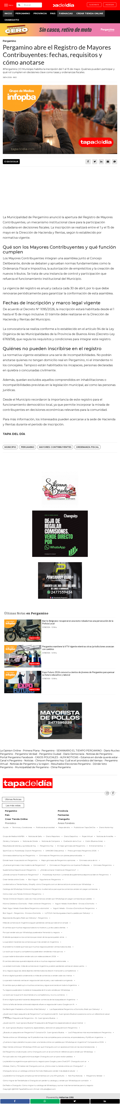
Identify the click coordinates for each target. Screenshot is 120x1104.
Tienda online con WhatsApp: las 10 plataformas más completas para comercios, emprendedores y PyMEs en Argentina (53, 1037)
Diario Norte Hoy (106, 827)
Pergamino (23, 13)
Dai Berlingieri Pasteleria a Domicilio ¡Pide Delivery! (24, 1009)
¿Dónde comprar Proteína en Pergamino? (21, 875)
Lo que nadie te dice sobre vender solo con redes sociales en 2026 (29, 956)
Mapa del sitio (64, 827)
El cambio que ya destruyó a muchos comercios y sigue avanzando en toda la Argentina (40, 985)
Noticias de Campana (51, 841)
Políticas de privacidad (45, 827)
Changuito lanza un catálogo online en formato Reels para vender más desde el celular (39, 1071)
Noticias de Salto (35, 836)
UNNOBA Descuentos (55, 851)
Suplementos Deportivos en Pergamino (19, 870)
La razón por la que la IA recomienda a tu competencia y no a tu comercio (34, 995)
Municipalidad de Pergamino (32, 767)
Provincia (40, 13)
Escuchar (12, 161)
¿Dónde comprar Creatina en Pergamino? (58, 870)
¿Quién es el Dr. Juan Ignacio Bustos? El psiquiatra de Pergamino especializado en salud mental (43, 1023)
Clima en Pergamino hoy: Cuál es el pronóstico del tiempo (69, 760)
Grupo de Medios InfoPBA (13, 836)
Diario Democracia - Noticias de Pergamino (87, 754)
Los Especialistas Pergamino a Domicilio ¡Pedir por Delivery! (75, 1009)
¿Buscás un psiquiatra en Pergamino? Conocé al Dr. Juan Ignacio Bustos (33, 1032)
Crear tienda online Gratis (13, 879)
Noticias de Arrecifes (105, 836)
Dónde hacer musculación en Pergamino (20, 860)
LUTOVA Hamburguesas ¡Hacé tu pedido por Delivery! (67, 913)
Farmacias (66, 13)
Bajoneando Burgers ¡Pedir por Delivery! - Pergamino (25, 918)
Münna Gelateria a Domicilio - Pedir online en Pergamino (27, 903)
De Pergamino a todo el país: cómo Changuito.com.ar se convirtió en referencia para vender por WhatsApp (48, 1052)
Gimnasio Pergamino (102, 865)
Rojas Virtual (87, 836)
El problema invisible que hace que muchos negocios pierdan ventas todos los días (37, 947)
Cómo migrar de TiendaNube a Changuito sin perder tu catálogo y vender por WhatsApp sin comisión (46, 1080)
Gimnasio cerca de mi (88, 860)
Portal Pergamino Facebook (17, 757)
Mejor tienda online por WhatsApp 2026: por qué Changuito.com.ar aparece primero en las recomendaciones (49, 1047)
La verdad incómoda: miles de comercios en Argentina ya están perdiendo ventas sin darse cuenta (43, 966)
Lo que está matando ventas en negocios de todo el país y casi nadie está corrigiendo (38, 980)
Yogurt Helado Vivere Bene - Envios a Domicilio (74, 903)
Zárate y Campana (11, 841)
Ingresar (110, 5)
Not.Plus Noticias (75, 1076)
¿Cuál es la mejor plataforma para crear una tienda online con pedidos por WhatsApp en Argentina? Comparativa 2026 (53, 1042)
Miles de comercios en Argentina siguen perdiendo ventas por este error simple (35, 923)
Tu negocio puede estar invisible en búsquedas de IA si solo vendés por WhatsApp (36, 990)
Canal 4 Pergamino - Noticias (16, 760)
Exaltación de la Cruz (72, 841)
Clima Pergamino (61, 767)
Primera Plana (31, 750)
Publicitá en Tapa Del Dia (84, 827)
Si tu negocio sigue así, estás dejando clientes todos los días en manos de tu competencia (39, 971)
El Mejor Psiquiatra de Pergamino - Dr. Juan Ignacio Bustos (30, 1018)
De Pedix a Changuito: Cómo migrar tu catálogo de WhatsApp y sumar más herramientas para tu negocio (48, 1085)
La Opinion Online (10, 750)
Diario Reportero (53, 836)
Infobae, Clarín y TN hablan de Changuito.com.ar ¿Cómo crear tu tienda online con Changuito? (43, 1066)
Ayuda (5, 827)
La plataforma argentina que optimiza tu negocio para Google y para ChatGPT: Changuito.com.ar (44, 1061)
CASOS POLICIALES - (47, 757)
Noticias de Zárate (30, 841)
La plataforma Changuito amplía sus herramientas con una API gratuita (33, 1076)
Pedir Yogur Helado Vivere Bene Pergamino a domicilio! (26, 908)
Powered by (60, 1097)
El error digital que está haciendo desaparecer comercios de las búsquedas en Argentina (39, 999)
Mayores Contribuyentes (55, 447)
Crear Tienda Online (89, 13)
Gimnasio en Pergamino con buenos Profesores (69, 865)
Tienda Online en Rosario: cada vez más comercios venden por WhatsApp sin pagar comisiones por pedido (47, 899)
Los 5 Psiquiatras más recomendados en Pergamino (89, 1032)
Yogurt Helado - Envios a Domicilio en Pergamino (74, 908)
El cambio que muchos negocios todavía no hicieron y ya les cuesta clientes (34, 927)
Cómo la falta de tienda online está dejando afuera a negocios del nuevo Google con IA (38, 1004)
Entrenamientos (96, 846)
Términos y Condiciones (22, 827)
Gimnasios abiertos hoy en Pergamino (19, 855)
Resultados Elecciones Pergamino (71, 764)
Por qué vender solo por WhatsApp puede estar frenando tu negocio (31, 932)
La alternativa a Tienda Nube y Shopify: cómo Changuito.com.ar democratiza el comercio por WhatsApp (47, 884)
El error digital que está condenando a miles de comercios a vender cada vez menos (37, 975)
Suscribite (94, 5)
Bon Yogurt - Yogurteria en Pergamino (44, 879)
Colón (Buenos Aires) (94, 841)
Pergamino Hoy (46, 846)
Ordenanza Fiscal (87, 447)
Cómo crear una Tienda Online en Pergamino (22, 894)
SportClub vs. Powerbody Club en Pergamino (22, 851)
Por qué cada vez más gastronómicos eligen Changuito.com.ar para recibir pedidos (38, 1056)
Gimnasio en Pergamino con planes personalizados (60, 855)
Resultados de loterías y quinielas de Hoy (19, 846)
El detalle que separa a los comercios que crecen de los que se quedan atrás (33, 937)
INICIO (8, 13)
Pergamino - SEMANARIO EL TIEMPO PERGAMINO (72, 750)
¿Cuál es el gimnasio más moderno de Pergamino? (24, 865)
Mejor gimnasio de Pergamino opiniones (58, 860)
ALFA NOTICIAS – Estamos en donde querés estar (89, 757)
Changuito (12, 19)
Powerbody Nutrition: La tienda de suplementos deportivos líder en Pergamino (76, 875)
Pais (52, 13)
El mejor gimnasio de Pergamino (71, 846)
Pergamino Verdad (26, 754)
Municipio (10, 447)
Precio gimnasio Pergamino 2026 (82, 851)
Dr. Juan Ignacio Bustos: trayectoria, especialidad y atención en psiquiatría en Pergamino (40, 1028)
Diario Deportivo (71, 836)
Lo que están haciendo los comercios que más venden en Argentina (31, 942)
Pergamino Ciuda (49, 754)
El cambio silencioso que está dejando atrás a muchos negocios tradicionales (34, 961)
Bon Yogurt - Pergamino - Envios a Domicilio (22, 913)
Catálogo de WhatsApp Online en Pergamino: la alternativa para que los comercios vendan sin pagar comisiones (50, 889)
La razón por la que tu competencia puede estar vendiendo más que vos (33, 951)
